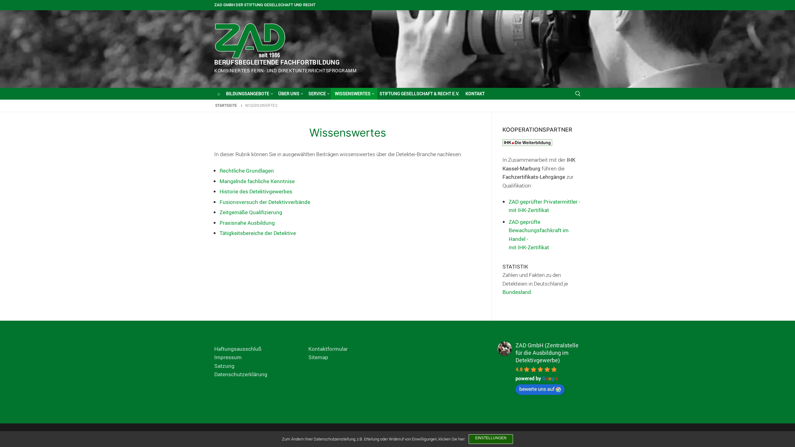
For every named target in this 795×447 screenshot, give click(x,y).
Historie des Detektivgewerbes (256, 191)
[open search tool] (578, 94)
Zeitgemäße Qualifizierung (251, 212)
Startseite (226, 105)
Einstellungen (491, 438)
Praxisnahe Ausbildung (247, 222)
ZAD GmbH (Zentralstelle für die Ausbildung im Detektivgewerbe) (547, 352)
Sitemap (318, 357)
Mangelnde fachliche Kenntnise (257, 181)
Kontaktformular (328, 348)
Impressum (228, 357)
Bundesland (516, 292)
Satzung (224, 365)
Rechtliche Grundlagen (247, 170)
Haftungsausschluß (237, 348)
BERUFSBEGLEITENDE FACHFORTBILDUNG (276, 62)
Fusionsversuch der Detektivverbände (265, 201)
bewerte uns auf (537, 389)
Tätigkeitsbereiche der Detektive (258, 233)
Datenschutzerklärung (240, 374)
